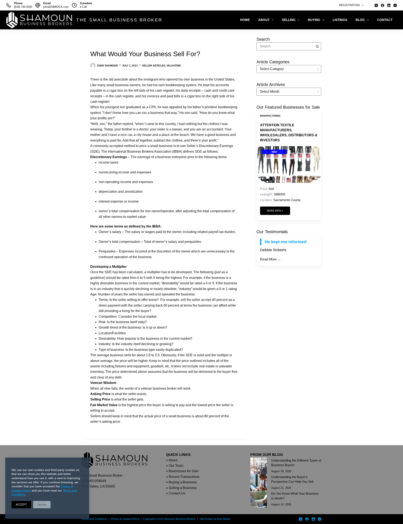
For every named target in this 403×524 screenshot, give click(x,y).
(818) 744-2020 (23, 6)
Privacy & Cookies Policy (125, 518)
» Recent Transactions (182, 476)
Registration (349, 5)
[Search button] (317, 46)
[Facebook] (382, 5)
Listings (340, 20)
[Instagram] (395, 5)
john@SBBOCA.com (56, 6)
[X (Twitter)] (376, 5)
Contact (385, 20)
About (264, 20)
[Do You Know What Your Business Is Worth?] (258, 499)
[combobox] (285, 46)
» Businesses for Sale (182, 471)
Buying (314, 20)
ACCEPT (21, 504)
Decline (41, 504)
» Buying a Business (181, 482)
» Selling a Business (181, 488)
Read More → (270, 259)
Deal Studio (223, 518)
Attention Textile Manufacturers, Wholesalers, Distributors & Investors (288, 132)
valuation (173, 65)
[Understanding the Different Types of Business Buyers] (258, 466)
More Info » (275, 210)
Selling (289, 20)
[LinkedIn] (388, 5)
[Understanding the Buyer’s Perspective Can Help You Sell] (258, 482)
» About (171, 460)
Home (245, 20)
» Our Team (174, 465)
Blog (360, 20)
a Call (83, 6)
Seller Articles (153, 65)
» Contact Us (175, 493)
